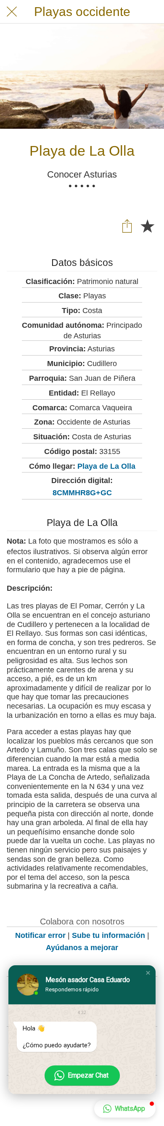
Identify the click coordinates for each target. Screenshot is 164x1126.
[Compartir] (127, 225)
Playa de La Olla (106, 466)
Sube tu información (108, 935)
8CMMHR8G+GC (82, 493)
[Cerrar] (12, 12)
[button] (148, 973)
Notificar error (40, 935)
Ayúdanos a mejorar (82, 947)
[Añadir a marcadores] (147, 225)
